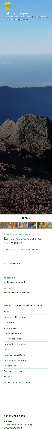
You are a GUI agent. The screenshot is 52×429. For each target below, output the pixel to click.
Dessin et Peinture (12, 333)
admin (26, 235)
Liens (6, 349)
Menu (27, 218)
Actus (6, 312)
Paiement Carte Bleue (14, 355)
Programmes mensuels (15, 360)
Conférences (15, 263)
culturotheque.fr (18, 13)
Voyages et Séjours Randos (17, 382)
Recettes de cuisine (13, 371)
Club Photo (9, 322)
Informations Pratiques (15, 344)
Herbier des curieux (13, 339)
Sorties (7, 376)
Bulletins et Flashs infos (15, 317)
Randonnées (10, 366)
